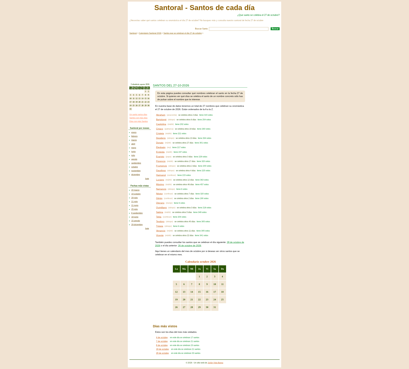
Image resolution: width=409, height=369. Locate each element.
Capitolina (161, 124)
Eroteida (160, 152)
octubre (134, 167)
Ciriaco (159, 128)
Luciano (160, 179)
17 (214, 292)
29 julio (134, 198)
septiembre (136, 163)
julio (133, 155)
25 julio (134, 209)
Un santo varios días (138, 114)
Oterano (160, 203)
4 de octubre (162, 337)
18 (222, 292)
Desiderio (161, 138)
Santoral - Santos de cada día (204, 8)
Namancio (161, 189)
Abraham (160, 115)
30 (207, 307)
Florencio (161, 161)
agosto (134, 159)
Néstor (159, 193)
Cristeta (160, 133)
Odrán (159, 198)
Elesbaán (161, 147)
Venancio (160, 230)
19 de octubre (162, 349)
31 (214, 307)
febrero (134, 136)
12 (176, 292)
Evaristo (160, 156)
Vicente (160, 235)
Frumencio (161, 166)
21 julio (134, 201)
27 (184, 307)
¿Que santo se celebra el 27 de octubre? (258, 15)
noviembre (136, 171)
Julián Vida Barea (215, 363)
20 (184, 299)
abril (133, 144)
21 (191, 299)
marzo (134, 140)
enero (133, 132)
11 (222, 284)
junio (133, 151)
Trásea (159, 226)
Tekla (158, 216)
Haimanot (161, 175)
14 (191, 292)
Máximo (160, 184)
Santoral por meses (139, 128)
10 (214, 284)
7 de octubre (162, 341)
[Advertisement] (204, 58)
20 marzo (135, 190)
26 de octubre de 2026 (189, 245)
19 (176, 299)
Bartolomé (161, 119)
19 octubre (136, 194)
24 (214, 299)
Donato (159, 142)
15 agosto (135, 221)
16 (207, 292)
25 (222, 299)
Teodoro (160, 221)
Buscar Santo (201, 28)
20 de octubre (162, 353)
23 (207, 299)
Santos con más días (138, 118)
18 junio (134, 217)
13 (184, 292)
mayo (133, 148)
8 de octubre (162, 345)
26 (176, 307)
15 (199, 292)
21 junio (134, 205)
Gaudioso (161, 170)
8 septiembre (137, 213)
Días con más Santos (138, 121)
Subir (147, 179)
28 (191, 307)
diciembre (135, 174)
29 (199, 307)
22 (199, 299)
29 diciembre (137, 224)
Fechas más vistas (140, 185)
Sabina (159, 212)
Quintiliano (161, 207)
